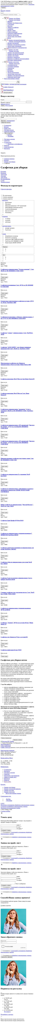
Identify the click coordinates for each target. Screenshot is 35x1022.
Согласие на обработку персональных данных (14, 806)
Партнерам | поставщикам (11, 775)
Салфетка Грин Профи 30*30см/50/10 (12, 520)
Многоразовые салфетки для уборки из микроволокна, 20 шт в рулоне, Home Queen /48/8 (16, 363)
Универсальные (5, 182)
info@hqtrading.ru (8, 90)
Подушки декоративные (14, 60)
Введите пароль (5, 102)
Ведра (9, 38)
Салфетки (10, 29)
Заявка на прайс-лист (10, 777)
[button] (1, 194)
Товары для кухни (13, 62)
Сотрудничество (9, 147)
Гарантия (6, 774)
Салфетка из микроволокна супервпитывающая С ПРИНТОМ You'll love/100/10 (16, 534)
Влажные (3, 173)
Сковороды (10, 68)
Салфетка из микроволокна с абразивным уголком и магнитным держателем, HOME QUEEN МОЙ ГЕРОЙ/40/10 (17, 490)
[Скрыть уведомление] (1, 1016)
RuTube (9, 134)
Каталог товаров (5, 10)
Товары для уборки (14, 18)
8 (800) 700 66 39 (5, 747)
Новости (6, 145)
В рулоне (3, 171)
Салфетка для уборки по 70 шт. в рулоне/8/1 (14, 637)
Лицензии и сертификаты (14, 144)
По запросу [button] (7, 1011)
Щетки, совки (11, 30)
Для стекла (4, 177)
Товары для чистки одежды (15, 54)
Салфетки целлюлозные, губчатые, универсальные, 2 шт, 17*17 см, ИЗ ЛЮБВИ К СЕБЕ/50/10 (17, 317)
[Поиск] (2, 14)
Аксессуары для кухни (14, 74)
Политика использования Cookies (10, 808)
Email (2, 100)
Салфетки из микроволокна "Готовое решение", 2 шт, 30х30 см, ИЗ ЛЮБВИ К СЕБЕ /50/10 (17, 270)
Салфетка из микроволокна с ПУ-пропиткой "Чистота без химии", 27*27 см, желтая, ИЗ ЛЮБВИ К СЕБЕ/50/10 (17, 442)
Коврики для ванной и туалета (16, 44)
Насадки (9, 26)
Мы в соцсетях (8, 133)
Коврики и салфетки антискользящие (18, 58)
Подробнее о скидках (7, 1014)
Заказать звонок (17, 739)
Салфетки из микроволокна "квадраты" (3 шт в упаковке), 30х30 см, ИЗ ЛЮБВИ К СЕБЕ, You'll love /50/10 (17, 411)
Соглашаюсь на (16, 837)
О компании (7, 125)
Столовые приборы (13, 66)
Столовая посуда (12, 65)
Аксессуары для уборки (14, 36)
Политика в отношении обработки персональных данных (17, 805)
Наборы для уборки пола (14, 23)
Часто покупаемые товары (11, 78)
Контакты (7, 148)
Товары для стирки (13, 55)
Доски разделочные (13, 72)
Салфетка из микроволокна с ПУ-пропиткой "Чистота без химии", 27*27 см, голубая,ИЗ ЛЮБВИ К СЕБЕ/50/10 (17, 426)
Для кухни (4, 174)
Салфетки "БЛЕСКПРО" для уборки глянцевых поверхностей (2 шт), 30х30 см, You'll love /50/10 (16, 348)
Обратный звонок (5, 122)
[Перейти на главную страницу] (13, 84)
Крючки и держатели (13, 57)
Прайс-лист (7, 128)
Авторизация (11, 120)
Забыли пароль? (5, 104)
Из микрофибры (5, 179)
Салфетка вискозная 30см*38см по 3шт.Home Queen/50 (17, 379)
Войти (2, 105)
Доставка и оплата (9, 139)
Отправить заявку (6, 830)
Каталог (6, 127)
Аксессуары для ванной (14, 46)
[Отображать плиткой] (1, 190)
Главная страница (9, 158)
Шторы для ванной (13, 43)
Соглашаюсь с (16, 833)
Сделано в (5, 811)
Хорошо (3, 7)
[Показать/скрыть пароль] (29, 102)
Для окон (3, 176)
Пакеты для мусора (13, 35)
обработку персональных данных (21, 837)
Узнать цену (4, 277)
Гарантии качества (9, 131)
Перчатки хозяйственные (14, 33)
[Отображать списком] (1, 192)
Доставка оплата (9, 130)
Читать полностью (6, 738)
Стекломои (10, 24)
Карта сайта (7, 781)
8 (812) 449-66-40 (6, 746)
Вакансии (7, 778)
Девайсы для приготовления (15, 75)
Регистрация (9, 105)
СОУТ (2, 803)
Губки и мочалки (12, 32)
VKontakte (10, 136)
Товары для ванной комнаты (16, 40)
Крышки (9, 69)
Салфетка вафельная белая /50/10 (11, 650)
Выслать (3, 120)
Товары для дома (13, 49)
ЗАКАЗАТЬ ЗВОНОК (6, 957)
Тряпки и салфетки (13, 27)
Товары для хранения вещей (15, 52)
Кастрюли (10, 71)
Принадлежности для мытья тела (17, 47)
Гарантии (7, 140)
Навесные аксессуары (13, 77)
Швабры (9, 21)
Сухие (2, 180)
